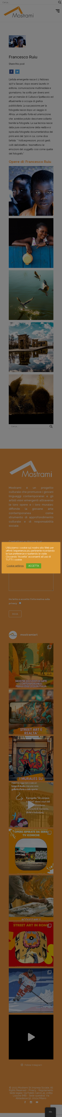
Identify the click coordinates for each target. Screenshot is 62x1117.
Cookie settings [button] (15, 565)
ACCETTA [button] (33, 565)
